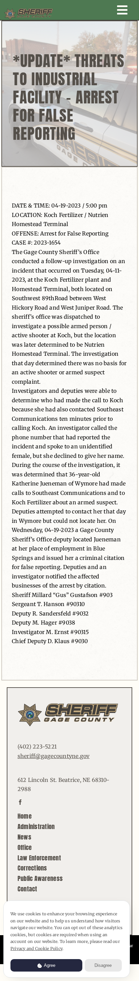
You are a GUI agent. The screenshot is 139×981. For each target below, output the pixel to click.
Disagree (103, 965)
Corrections (32, 868)
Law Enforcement (39, 857)
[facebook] (20, 802)
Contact (27, 888)
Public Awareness (40, 878)
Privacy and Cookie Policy (36, 948)
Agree (49, 965)
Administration (36, 826)
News (24, 837)
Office (25, 847)
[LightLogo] (28, 11)
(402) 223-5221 (37, 746)
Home (25, 816)
